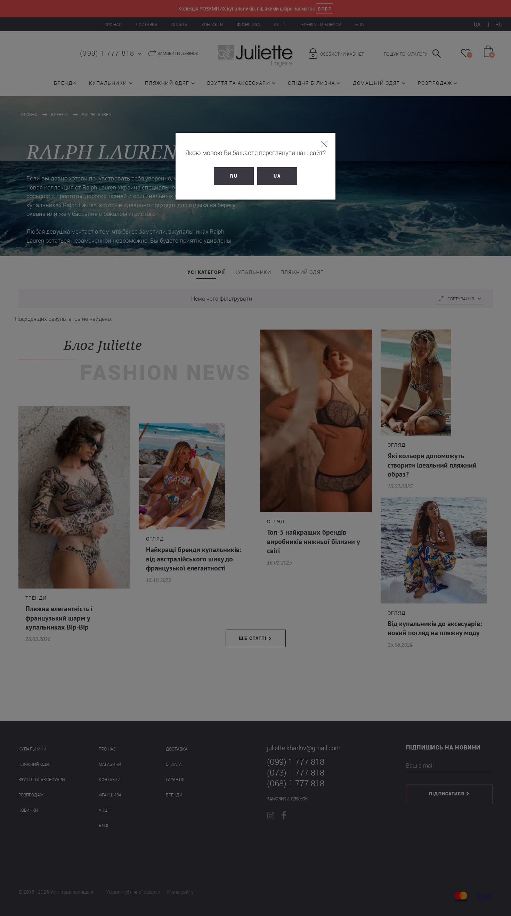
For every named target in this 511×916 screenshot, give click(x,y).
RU (234, 176)
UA (277, 176)
